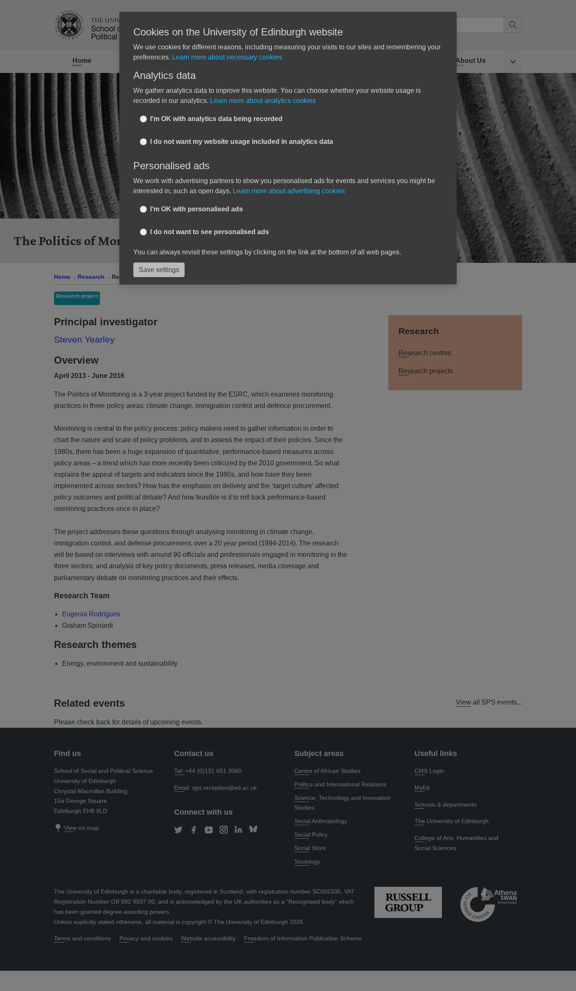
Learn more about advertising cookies (289, 190)
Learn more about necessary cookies (227, 57)
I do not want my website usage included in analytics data (241, 141)
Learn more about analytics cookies (263, 100)
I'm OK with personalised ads (196, 209)
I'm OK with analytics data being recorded (216, 118)
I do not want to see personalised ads (209, 231)
